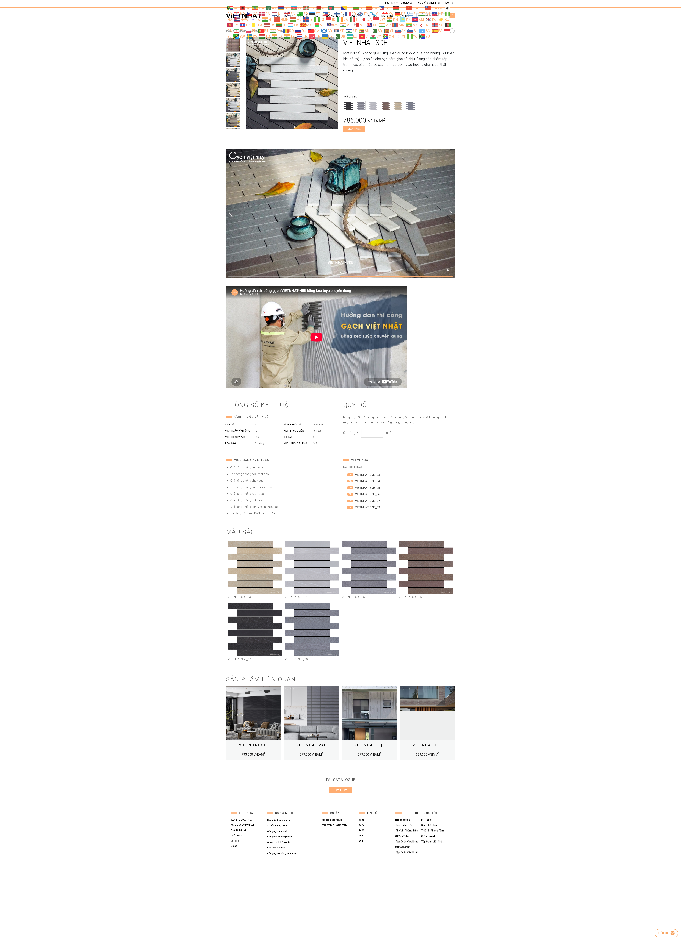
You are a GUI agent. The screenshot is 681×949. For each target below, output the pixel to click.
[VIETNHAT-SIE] (253, 713)
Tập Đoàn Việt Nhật (406, 841)
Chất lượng (236, 835)
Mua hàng (354, 128)
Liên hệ (449, 2)
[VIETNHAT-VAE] (311, 713)
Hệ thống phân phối (429, 2)
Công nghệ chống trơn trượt (282, 853)
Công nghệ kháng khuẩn (279, 836)
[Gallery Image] (292, 83)
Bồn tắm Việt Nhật (276, 847)
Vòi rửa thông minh (277, 825)
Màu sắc (350, 96)
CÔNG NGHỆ (284, 813)
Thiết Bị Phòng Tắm (406, 830)
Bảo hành (390, 2)
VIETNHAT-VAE (311, 745)
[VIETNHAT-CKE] (427, 713)
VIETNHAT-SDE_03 (367, 474)
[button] (230, 213)
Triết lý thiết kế (239, 830)
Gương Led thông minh (279, 842)
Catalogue (407, 2)
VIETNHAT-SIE (253, 745)
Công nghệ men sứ (277, 831)
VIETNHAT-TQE (369, 745)
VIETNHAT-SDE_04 (367, 481)
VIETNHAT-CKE (428, 745)
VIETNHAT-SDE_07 (367, 501)
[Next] (454, 724)
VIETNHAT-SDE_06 (367, 494)
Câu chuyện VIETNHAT (242, 825)
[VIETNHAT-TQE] (369, 713)
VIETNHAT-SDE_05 (367, 487)
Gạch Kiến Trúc (404, 825)
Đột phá (235, 840)
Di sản (234, 846)
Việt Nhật (246, 813)
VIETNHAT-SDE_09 (367, 507)
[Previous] (226, 724)
